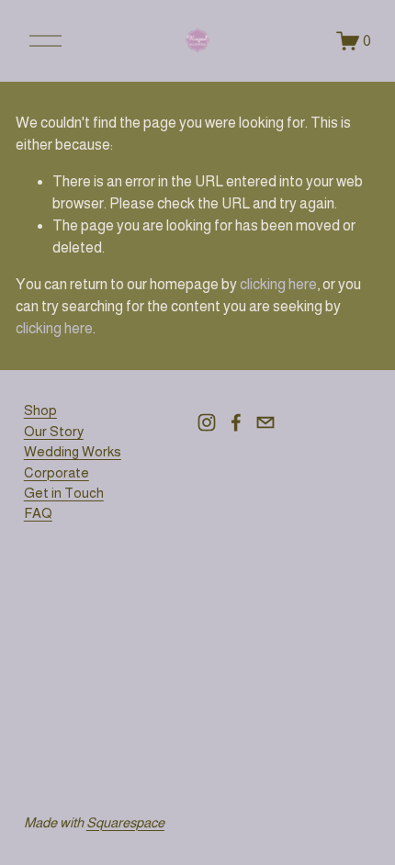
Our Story (54, 431)
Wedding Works (72, 451)
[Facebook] (236, 422)
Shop (40, 410)
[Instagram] (207, 422)
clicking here (278, 284)
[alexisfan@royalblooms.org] (265, 422)
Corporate (56, 472)
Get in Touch (64, 492)
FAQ (38, 513)
